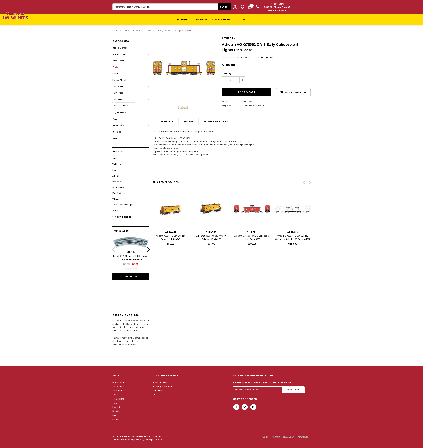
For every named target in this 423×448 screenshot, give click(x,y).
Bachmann (117, 182)
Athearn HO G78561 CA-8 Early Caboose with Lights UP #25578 (163, 31)
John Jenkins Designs (122, 205)
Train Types (117, 93)
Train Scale (117, 86)
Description (165, 121)
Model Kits (118, 125)
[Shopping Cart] (249, 7)
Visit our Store (277, 7)
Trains (125, 31)
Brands (182, 19)
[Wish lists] (242, 7)
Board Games (120, 47)
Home (115, 31)
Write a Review (265, 57)
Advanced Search (161, 382)
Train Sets (117, 99)
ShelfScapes (119, 54)
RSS (155, 395)
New (114, 138)
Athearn (116, 176)
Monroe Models (119, 80)
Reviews (188, 121)
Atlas (114, 158)
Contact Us (158, 390)
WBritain (116, 199)
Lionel (115, 170)
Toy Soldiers (119, 112)
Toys (114, 119)
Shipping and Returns (163, 386)
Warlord (116, 210)
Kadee (115, 73)
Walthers (116, 164)
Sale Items (118, 60)
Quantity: (227, 73)
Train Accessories (120, 106)
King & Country (119, 193)
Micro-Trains (118, 187)
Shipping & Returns (216, 121)
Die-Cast (117, 131)
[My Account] (235, 7)
